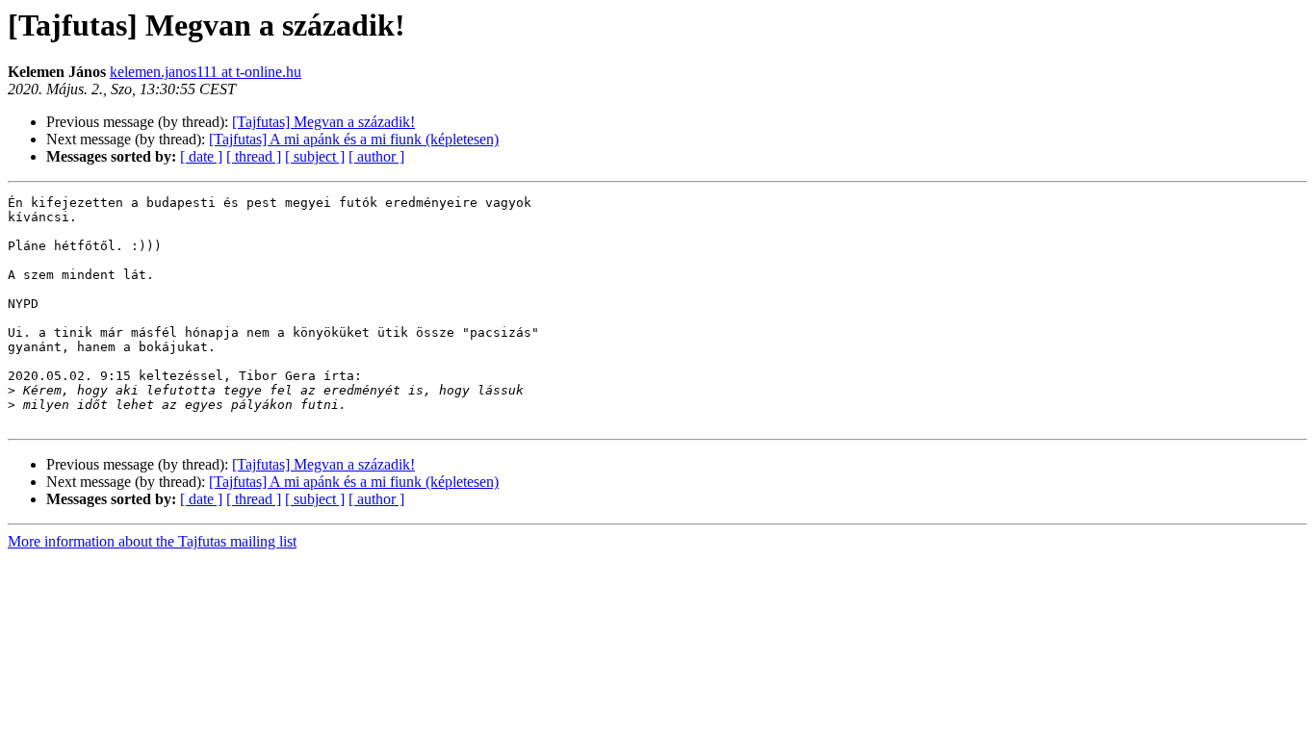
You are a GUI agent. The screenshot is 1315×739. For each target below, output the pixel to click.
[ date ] (201, 156)
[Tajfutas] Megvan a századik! (323, 122)
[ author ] (376, 156)
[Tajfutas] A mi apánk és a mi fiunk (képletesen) (354, 139)
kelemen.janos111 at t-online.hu (205, 72)
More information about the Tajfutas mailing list (152, 541)
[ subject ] (315, 156)
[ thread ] (253, 156)
